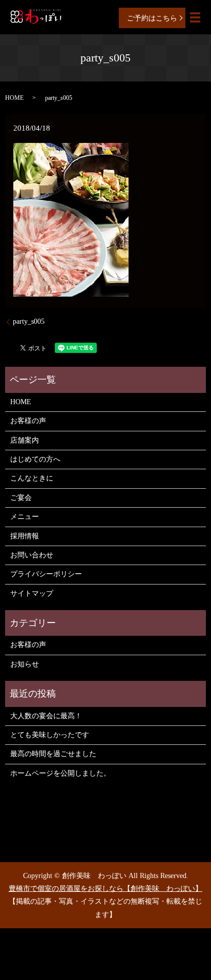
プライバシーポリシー (46, 574)
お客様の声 (28, 421)
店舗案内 (24, 440)
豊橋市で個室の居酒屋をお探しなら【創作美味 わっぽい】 (105, 888)
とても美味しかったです (49, 735)
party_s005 (29, 321)
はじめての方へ (35, 459)
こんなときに (31, 478)
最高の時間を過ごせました (53, 754)
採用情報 (24, 536)
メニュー (24, 516)
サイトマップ (31, 593)
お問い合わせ (31, 555)
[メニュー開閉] (195, 17)
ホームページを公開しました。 (60, 773)
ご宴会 (21, 498)
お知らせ (24, 664)
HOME (14, 97)
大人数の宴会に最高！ (46, 716)
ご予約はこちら (152, 18)
